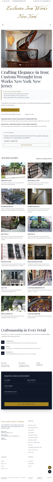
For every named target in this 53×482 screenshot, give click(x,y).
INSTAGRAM (31, 463)
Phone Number (8, 385)
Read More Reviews (26, 144)
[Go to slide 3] (26, 65)
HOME (2, 461)
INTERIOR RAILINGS (32, 435)
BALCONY (30, 444)
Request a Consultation (44, 158)
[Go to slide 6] (33, 65)
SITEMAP (49, 477)
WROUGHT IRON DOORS (34, 442)
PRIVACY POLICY (31, 478)
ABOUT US (3, 463)
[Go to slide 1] (19, 65)
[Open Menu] (2, 24)
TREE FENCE (31, 432)
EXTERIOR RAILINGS (33, 437)
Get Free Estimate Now (26, 404)
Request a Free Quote (10, 109)
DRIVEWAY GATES (32, 425)
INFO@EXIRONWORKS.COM (19, 1)
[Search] (50, 24)
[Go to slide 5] (31, 65)
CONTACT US (4, 468)
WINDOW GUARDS (32, 440)
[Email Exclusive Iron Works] (49, 471)
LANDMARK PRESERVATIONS (35, 447)
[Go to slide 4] (28, 65)
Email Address (31, 380)
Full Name (7, 380)
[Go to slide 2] (23, 65)
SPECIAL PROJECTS (33, 449)
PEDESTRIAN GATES (33, 427)
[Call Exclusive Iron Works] (49, 467)
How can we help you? (10, 391)
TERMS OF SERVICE (40, 478)
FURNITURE (31, 452)
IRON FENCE (31, 430)
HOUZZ (30, 466)
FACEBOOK (30, 461)
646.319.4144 (7, 1)
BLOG (2, 466)
